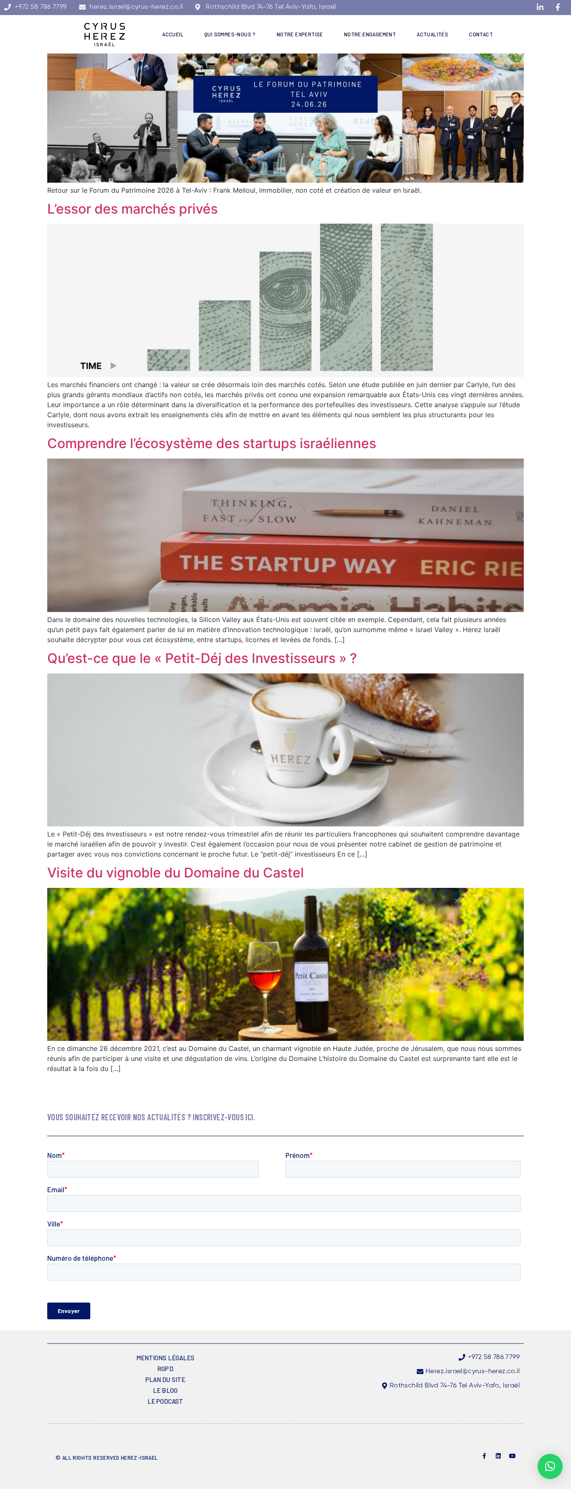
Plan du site (165, 1379)
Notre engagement (370, 34)
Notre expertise (300, 34)
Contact (481, 34)
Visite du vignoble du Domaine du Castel (175, 872)
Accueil (173, 34)
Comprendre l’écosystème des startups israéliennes (211, 443)
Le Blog (165, 1390)
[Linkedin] (498, 1456)
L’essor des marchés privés (132, 209)
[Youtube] (512, 1456)
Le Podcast (166, 1401)
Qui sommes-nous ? (230, 34)
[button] (550, 1466)
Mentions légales (165, 1358)
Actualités (432, 34)
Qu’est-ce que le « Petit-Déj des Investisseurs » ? (202, 658)
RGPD (165, 1368)
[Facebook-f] (484, 1456)
